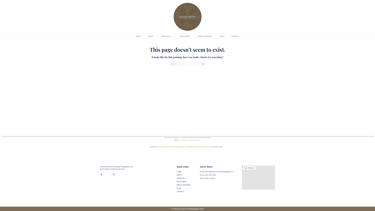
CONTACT (235, 36)
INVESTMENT (185, 36)
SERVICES (165, 36)
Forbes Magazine (164, 147)
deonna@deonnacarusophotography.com (190, 140)
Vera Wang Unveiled (193, 147)
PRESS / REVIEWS (205, 36)
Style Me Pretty (206, 147)
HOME (138, 36)
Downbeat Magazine (178, 147)
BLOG (222, 36)
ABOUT (151, 36)
